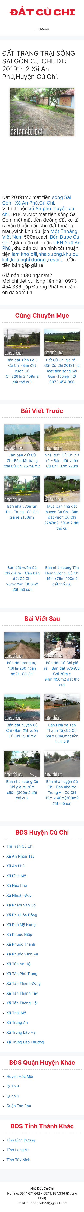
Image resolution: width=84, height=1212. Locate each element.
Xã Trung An (17, 1022)
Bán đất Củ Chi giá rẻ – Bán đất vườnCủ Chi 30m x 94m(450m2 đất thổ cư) (62, 674)
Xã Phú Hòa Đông (21, 915)
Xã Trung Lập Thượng (25, 1042)
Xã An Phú (26, 203)
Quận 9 (12, 1096)
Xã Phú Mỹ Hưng (21, 924)
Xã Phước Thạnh (20, 944)
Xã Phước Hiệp (19, 934)
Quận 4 (12, 1086)
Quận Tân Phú (18, 1106)
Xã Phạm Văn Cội (21, 905)
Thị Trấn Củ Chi (19, 846)
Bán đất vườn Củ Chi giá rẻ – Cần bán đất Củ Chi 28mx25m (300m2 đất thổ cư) (22, 578)
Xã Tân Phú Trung (21, 974)
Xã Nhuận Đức (18, 895)
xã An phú (40, 208)
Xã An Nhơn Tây (20, 856)
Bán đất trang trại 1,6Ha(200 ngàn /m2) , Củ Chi (22, 668)
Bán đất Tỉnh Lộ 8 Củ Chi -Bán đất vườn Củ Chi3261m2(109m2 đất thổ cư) (22, 371)
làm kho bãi (24, 254)
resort (55, 259)
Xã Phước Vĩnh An (22, 954)
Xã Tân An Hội (18, 964)
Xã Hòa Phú (16, 885)
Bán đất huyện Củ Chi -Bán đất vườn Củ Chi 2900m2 (22, 730)
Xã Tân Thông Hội (21, 1003)
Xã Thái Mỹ (16, 1013)
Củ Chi (46, 203)
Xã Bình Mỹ (16, 876)
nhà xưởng (50, 254)
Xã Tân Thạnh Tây (22, 993)
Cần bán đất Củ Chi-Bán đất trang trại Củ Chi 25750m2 (22, 460)
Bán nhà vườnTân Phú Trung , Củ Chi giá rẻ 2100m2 (22, 511)
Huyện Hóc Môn (20, 1076)
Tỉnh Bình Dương (20, 1140)
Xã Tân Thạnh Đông (23, 983)
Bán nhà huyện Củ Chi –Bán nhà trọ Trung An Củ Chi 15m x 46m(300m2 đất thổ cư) (61, 792)
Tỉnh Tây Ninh (18, 1160)
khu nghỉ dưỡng (28, 259)
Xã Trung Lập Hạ (21, 1032)
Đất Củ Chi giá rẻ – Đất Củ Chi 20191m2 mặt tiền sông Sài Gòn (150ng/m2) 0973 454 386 (62, 371)
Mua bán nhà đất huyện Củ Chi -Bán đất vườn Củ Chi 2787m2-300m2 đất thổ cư (61, 517)
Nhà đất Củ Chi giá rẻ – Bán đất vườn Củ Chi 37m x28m (62, 460)
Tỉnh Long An (18, 1150)
